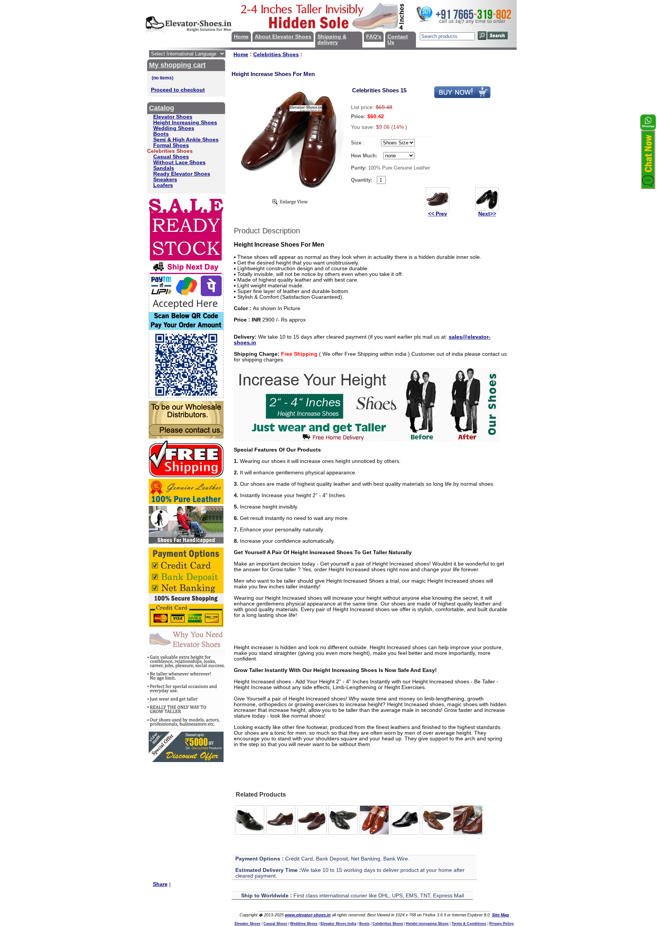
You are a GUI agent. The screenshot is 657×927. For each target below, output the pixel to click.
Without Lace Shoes (179, 162)
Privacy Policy (501, 923)
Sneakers (165, 179)
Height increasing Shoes (427, 923)
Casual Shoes (171, 157)
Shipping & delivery (331, 39)
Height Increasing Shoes (185, 122)
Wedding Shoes (173, 128)
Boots (161, 134)
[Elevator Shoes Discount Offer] (186, 760)
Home (241, 37)
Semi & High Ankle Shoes (186, 140)
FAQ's (373, 37)
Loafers (163, 185)
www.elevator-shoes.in (308, 915)
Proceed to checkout (178, 90)
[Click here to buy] (462, 97)
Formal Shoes (171, 145)
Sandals (163, 168)
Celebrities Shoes (276, 54)
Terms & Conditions (469, 923)
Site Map (500, 915)
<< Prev (437, 214)
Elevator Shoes (172, 117)
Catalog (161, 108)
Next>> (487, 214)
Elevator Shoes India (338, 923)
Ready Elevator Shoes (181, 174)
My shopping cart (177, 65)
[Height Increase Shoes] (367, 439)
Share (160, 884)
